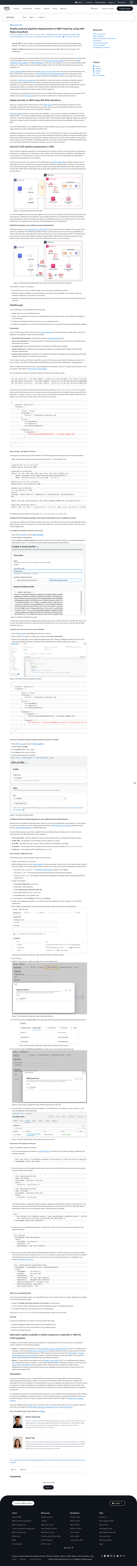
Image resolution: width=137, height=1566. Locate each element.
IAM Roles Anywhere (28, 95)
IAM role (43, 71)
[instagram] (111, 1556)
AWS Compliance (98, 36)
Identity (63, 1460)
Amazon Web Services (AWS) (54, 60)
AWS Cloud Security (99, 34)
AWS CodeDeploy (37, 63)
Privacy (14, 1559)
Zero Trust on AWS (99, 45)
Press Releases (17, 1544)
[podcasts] (121, 1556)
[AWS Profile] (131, 2)
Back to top (67, 1548)
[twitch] (114, 1556)
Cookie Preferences (35, 1559)
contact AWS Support (66, 1407)
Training (44, 1521)
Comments (68, 36)
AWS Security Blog (16, 25)
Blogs (14, 1540)
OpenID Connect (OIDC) (51, 1360)
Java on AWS (74, 1532)
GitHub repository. (46, 332)
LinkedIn (98, 71)
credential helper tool (44, 1151)
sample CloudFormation (44, 870)
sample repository (38, 864)
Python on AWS (75, 1529)
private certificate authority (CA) (37, 229)
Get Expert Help (104, 1536)
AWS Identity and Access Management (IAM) (51, 73)
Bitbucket (28, 1365)
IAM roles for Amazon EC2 (38, 1351)
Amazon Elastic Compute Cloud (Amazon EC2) (53, 1348)
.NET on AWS (74, 1525)
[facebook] (105, 1556)
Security (69, 1460)
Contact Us (103, 1517)
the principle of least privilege (37, 369)
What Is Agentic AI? (19, 1525)
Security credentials (16, 71)
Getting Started (46, 1517)
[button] (27, 8)
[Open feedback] (135, 783)
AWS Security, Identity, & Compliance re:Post (43, 1407)
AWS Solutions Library (49, 1529)
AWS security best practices (26, 80)
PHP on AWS (74, 1536)
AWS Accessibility (105, 1540)
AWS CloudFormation (59, 162)
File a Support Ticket (106, 1521)
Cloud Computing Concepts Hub (23, 1529)
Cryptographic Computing (101, 47)
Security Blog (76, 1460)
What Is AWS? (17, 1517)
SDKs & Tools (75, 1521)
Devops (44, 1460)
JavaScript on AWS (76, 1540)
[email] (124, 1556)
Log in (47, 1487)
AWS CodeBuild (24, 63)
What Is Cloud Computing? (21, 1521)
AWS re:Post (103, 1525)
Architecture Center (48, 1532)
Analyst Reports (46, 1540)
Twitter (42, 1411)
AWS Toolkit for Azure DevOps (61, 825)
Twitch (97, 73)
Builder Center (75, 1517)
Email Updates (100, 75)
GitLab (19, 1365)
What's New (16, 1536)
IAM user (51, 71)
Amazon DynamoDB (53, 338)
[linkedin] (108, 1556)
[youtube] (118, 1556)
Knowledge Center (105, 1529)
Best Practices (97, 40)
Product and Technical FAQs (51, 1536)
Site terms (23, 1559)
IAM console (22, 534)
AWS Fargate (73, 1353)
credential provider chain (25, 1259)
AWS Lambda (48, 104)
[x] (101, 1556)
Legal (101, 1544)
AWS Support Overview (107, 1532)
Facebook (98, 68)
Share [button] (77, 36)
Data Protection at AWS (100, 43)
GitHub (14, 1365)
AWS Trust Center (47, 1525)
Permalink (58, 36)
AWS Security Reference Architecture (104, 38)
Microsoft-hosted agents (23, 827)
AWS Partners (46, 1544)
